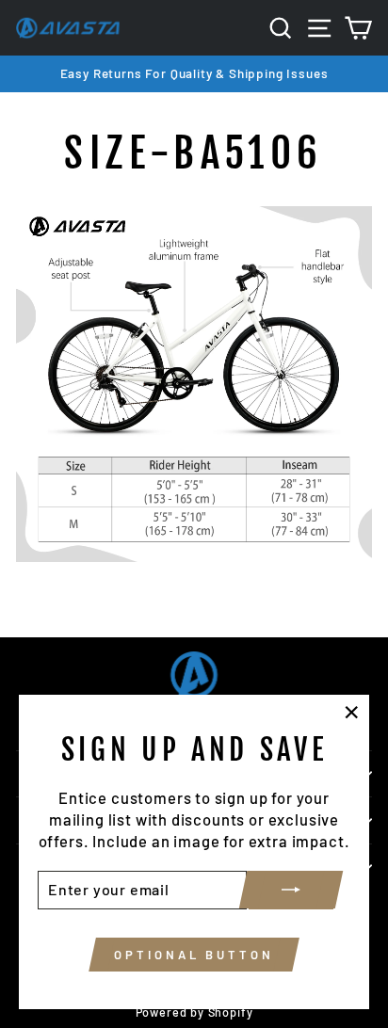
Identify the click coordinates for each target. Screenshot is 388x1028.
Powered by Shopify (194, 1012)
